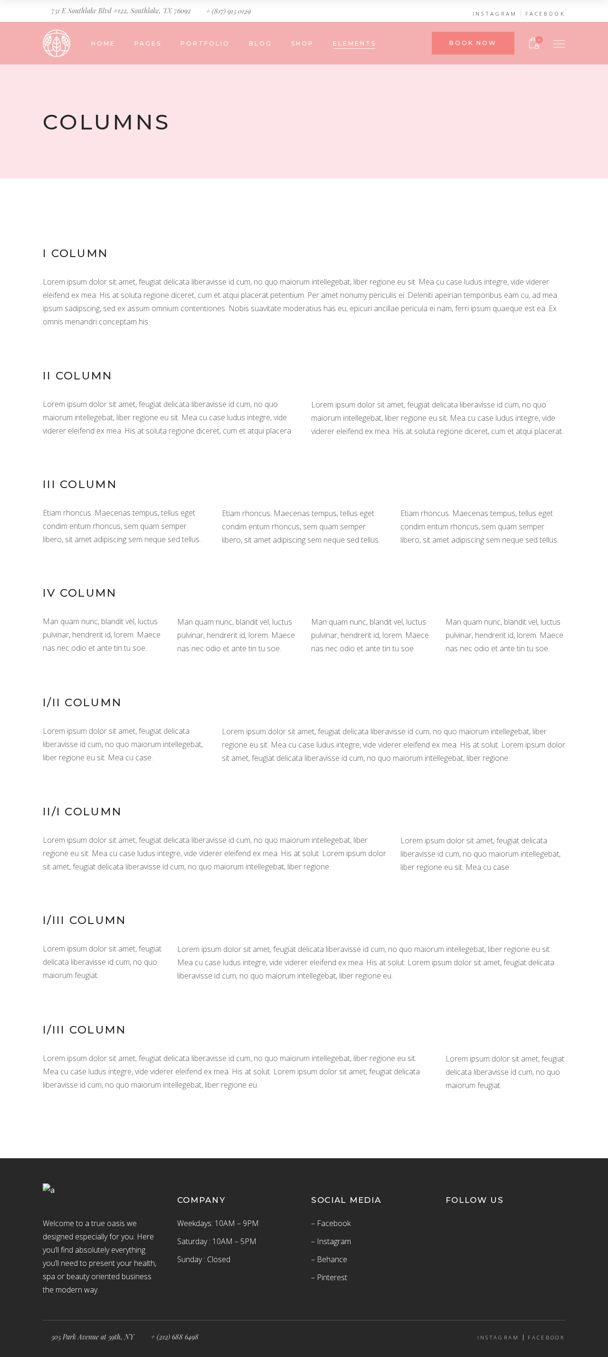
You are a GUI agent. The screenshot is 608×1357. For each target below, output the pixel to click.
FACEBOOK (545, 14)
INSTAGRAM (495, 14)
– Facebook (331, 1223)
